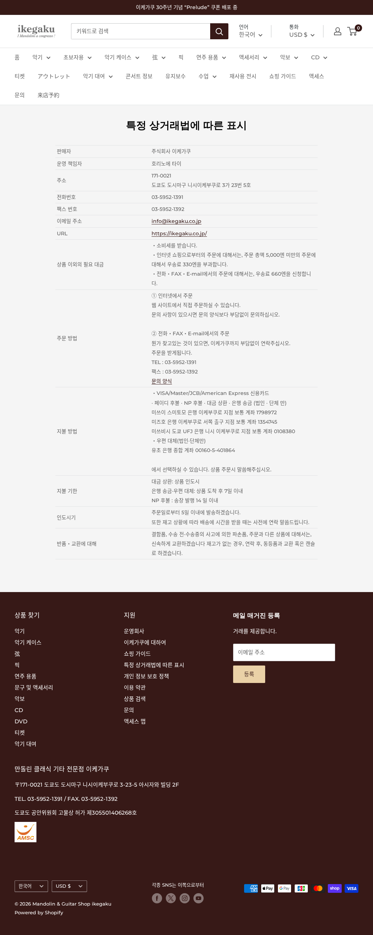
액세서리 (249, 57)
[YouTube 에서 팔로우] (198, 898)
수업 (204, 76)
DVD (21, 721)
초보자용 (73, 57)
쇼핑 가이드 (282, 76)
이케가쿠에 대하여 (145, 642)
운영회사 (134, 631)
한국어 (25, 886)
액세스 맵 (135, 721)
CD (315, 57)
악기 (37, 57)
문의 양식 (162, 381)
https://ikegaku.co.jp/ (179, 233)
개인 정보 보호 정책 (146, 676)
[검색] (219, 31)
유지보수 (175, 76)
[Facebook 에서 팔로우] (157, 898)
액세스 (316, 76)
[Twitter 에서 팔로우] (171, 898)
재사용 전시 (242, 76)
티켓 (20, 76)
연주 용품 (207, 57)
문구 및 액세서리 (34, 687)
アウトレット (54, 76)
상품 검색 (135, 698)
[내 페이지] (337, 31)
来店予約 (48, 95)
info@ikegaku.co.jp (176, 221)
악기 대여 (94, 76)
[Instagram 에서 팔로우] (185, 898)
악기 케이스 (118, 57)
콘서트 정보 (139, 76)
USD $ (63, 886)
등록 (249, 674)
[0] (352, 31)
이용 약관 (135, 687)
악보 (285, 57)
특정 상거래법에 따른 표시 (154, 665)
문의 (20, 95)
